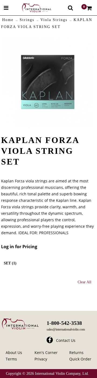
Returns (76, 352)
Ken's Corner (46, 352)
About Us (14, 352)
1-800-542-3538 (64, 323)
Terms (11, 359)
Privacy (40, 359)
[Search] (70, 7)
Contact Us (65, 340)
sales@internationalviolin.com (66, 329)
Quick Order (80, 359)
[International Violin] (31, 8)
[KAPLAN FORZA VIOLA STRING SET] (47, 39)
